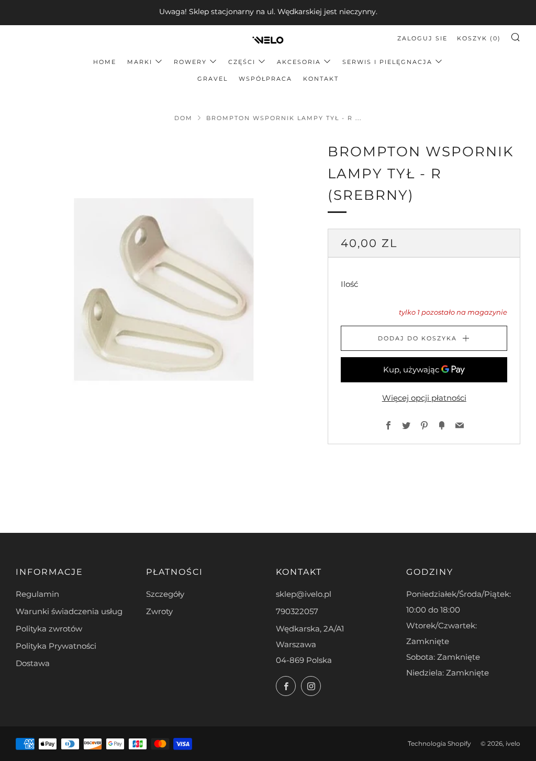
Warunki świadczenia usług (69, 611)
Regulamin (37, 594)
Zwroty (159, 611)
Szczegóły (165, 594)
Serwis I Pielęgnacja (387, 62)
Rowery (190, 62)
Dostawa (33, 663)
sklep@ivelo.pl (303, 594)
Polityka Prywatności (56, 646)
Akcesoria (299, 62)
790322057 (297, 611)
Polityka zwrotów (49, 629)
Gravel (212, 78)
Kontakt (321, 78)
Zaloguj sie (422, 38)
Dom (183, 118)
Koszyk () (479, 38)
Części (241, 62)
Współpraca (265, 78)
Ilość (349, 284)
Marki (139, 62)
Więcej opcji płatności (424, 398)
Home (104, 62)
